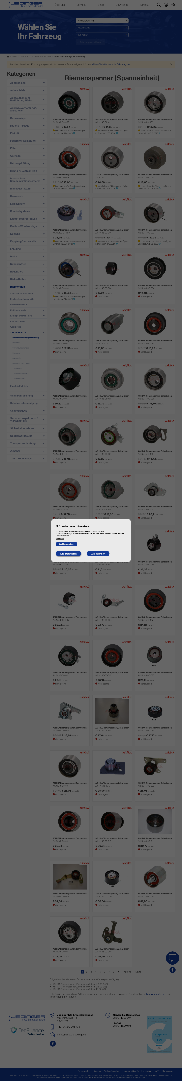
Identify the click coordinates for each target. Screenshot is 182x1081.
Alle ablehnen (98, 553)
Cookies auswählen (66, 544)
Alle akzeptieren (68, 553)
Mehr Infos (60, 539)
